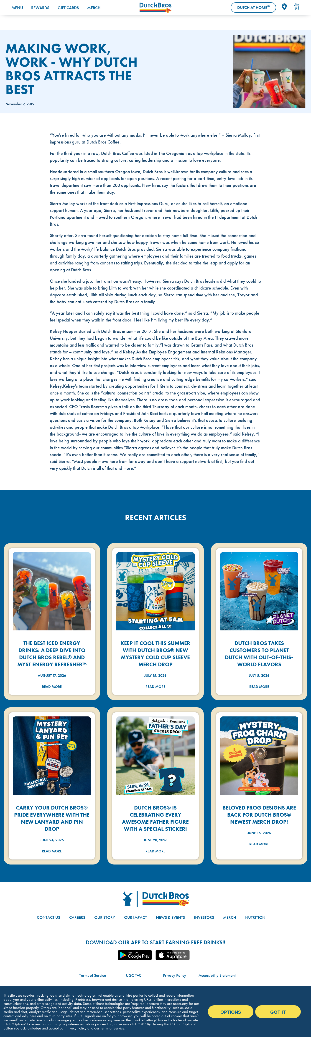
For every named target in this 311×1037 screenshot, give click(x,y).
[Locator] (284, 7)
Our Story (104, 917)
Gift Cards (68, 7)
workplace (213, 153)
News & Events (170, 917)
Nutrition (255, 917)
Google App (135, 955)
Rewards (40, 7)
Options (230, 1012)
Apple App (173, 955)
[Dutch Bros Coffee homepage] (155, 8)
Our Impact (135, 917)
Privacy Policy (174, 975)
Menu (17, 7)
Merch (93, 7)
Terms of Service (92, 975)
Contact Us (48, 917)
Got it (278, 1012)
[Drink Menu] (297, 7)
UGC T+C (133, 975)
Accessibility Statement (217, 975)
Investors (204, 917)
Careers (77, 917)
